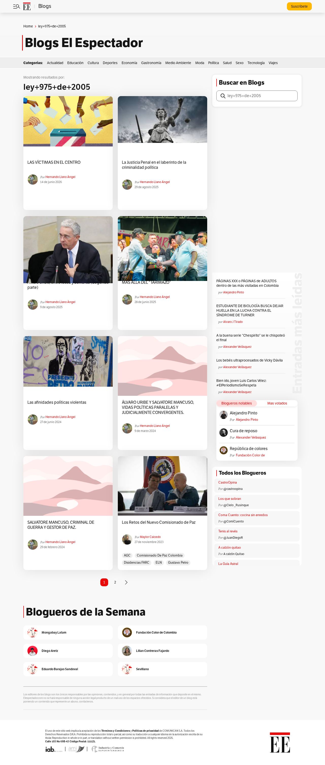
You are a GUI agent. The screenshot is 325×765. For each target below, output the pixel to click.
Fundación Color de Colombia (250, 455)
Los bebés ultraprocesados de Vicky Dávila (250, 360)
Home (28, 26)
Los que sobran (229, 499)
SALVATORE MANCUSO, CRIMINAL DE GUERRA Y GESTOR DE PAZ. (60, 525)
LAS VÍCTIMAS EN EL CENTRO (53, 162)
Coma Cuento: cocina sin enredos (243, 515)
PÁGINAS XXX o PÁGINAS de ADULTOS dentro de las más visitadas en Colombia (247, 283)
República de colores (249, 448)
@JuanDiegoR (233, 537)
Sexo (239, 63)
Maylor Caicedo (150, 537)
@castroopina (232, 489)
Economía (129, 63)
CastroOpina (227, 483)
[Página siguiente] (126, 582)
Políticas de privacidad (145, 730)
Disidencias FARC (136, 563)
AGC (127, 555)
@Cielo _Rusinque (236, 505)
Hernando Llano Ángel (60, 177)
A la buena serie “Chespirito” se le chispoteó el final (250, 337)
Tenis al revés (227, 531)
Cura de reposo (243, 430)
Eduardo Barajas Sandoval (60, 669)
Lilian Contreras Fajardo (152, 651)
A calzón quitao (229, 548)
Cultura (93, 63)
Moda (199, 63)
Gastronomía (151, 63)
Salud (227, 63)
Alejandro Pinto (233, 292)
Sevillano (142, 669)
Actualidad (55, 63)
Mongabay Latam (54, 632)
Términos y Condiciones (115, 730)
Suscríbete (299, 6)
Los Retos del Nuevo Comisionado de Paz (159, 522)
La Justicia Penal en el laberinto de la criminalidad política (154, 165)
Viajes (273, 63)
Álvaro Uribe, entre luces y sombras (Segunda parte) (67, 285)
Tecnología (256, 63)
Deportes (110, 63)
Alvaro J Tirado (233, 322)
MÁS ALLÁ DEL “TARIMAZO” (146, 282)
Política (213, 63)
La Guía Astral (228, 564)
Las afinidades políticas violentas (56, 402)
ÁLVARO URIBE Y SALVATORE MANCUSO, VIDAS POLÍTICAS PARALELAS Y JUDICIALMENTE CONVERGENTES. (158, 407)
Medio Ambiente (178, 63)
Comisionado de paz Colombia (160, 555)
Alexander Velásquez (237, 347)
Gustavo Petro (178, 563)
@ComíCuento (233, 521)
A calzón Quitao (233, 554)
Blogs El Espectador (84, 43)
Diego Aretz (50, 651)
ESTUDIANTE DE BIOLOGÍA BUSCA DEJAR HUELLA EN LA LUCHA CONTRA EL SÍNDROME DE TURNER (249, 310)
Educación (75, 63)
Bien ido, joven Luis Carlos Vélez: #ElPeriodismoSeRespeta (241, 383)
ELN (159, 563)
